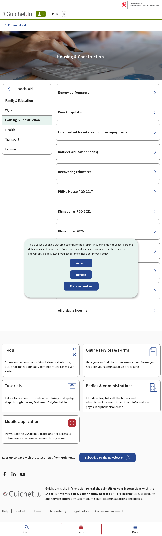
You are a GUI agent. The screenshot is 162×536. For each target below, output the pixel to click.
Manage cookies (81, 286)
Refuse (81, 275)
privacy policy (100, 253)
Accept (81, 263)
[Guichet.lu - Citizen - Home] (17, 14)
